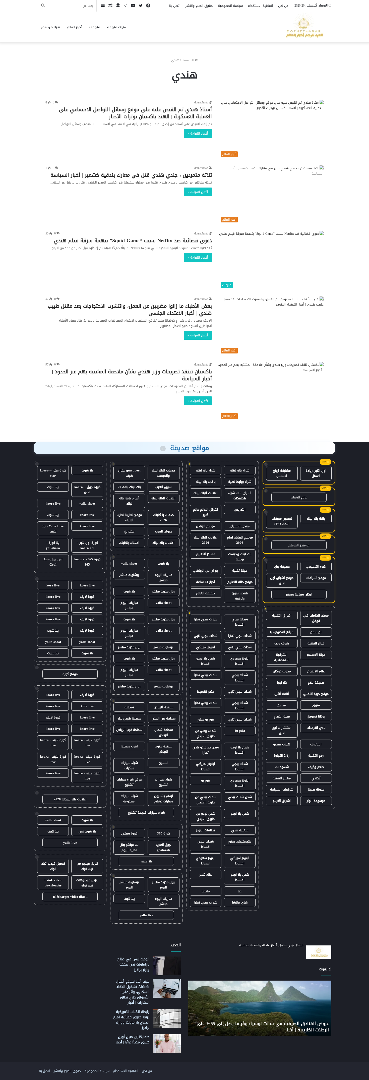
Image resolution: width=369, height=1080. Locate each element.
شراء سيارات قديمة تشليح (146, 812)
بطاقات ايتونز (205, 830)
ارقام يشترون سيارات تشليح (163, 798)
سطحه (129, 707)
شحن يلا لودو (239, 813)
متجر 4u (239, 731)
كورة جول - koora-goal (87, 489)
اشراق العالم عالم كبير (205, 512)
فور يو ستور (205, 719)
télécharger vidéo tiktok (70, 896)
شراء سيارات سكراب (129, 765)
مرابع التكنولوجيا (281, 632)
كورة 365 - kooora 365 (87, 562)
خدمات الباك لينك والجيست (163, 473)
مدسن (281, 705)
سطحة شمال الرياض (163, 732)
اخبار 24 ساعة (205, 582)
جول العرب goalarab (163, 847)
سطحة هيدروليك (129, 718)
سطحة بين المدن (163, 718)
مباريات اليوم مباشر (163, 577)
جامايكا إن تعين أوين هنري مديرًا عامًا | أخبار (132, 1040)
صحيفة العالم (205, 593)
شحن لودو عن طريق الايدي (205, 816)
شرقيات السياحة (281, 789)
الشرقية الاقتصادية (281, 657)
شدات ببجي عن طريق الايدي (205, 733)
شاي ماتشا (240, 902)
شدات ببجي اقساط (240, 622)
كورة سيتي (129, 833)
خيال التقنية (316, 643)
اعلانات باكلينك (129, 542)
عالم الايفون (316, 671)
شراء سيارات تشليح (163, 782)
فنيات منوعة (116, 27)
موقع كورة (70, 674)
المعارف (316, 744)
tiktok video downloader (53, 882)
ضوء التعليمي (316, 566)
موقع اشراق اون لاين (281, 580)
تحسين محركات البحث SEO (282, 521)
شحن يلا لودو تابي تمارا (206, 750)
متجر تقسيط (205, 691)
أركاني (316, 778)
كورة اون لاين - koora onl (87, 545)
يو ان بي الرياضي (205, 570)
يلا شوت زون (87, 831)
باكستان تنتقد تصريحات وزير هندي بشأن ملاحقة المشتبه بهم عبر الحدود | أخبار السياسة (132, 375)
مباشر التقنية (282, 778)
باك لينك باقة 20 (129, 487)
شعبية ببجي (239, 830)
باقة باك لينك (315, 518)
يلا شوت (163, 563)
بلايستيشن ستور (239, 841)
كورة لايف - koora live (87, 742)
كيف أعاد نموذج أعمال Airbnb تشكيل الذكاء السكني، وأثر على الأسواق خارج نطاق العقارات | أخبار (132, 992)
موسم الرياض (205, 526)
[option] (258, 1008)
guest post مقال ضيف (129, 473)
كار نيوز (282, 682)
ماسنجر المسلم (298, 545)
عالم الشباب (299, 497)
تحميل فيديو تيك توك (53, 866)
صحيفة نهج (316, 682)
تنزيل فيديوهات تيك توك (87, 882)
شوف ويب (281, 643)
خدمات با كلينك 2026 (163, 517)
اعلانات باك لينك (163, 542)
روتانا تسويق (316, 716)
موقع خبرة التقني (316, 694)
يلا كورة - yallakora (53, 545)
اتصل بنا (174, 6)
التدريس (239, 509)
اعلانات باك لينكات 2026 (70, 799)
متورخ (316, 705)
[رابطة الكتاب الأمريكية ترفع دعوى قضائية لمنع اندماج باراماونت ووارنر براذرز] (167, 1018)
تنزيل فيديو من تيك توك (87, 866)
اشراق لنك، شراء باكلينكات (239, 495)
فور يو (205, 780)
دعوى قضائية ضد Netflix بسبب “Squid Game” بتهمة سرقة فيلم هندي (133, 240)
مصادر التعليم (205, 554)
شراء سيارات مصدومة (129, 798)
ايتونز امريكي (205, 647)
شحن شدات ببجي (240, 797)
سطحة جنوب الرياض (163, 749)
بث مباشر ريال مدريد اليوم (129, 847)
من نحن (283, 6)
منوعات (94, 27)
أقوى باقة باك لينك (129, 501)
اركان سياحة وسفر (299, 594)
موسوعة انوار (316, 801)
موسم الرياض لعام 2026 (240, 540)
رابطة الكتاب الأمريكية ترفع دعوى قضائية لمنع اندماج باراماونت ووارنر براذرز (131, 1019)
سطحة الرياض (163, 707)
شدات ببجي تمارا (205, 619)
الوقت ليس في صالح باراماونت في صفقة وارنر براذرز (133, 964)
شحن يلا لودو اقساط (205, 661)
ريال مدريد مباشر (163, 591)
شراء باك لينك (239, 470)
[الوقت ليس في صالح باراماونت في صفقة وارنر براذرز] (167, 965)
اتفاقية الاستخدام (260, 6)
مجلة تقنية (239, 570)
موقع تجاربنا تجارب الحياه (129, 517)
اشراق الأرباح (282, 801)
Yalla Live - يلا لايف (53, 528)
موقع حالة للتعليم (240, 582)
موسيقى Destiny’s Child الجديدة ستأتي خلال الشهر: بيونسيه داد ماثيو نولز (262, 1026)
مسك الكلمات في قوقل (316, 618)
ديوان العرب (163, 531)
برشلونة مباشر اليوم (129, 884)
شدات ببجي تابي (205, 636)
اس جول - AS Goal (53, 562)
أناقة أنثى (281, 694)
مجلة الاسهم (316, 654)
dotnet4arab (201, 102)
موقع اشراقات (316, 578)
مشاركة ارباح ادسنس (282, 473)
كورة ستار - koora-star (53, 473)
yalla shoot (129, 563)
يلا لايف (146, 861)
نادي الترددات (316, 728)
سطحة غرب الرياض (129, 730)
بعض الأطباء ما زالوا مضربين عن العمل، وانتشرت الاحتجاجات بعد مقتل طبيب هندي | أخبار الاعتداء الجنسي (130, 309)
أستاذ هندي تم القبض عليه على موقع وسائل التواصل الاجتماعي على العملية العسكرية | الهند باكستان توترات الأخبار (135, 113)
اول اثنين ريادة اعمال (315, 473)
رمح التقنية (316, 755)
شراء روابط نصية (239, 481)
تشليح (163, 763)
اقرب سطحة (129, 746)
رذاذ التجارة (281, 755)
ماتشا (206, 891)
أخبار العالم (74, 27)
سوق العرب (163, 487)
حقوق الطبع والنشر (199, 6)
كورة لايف (87, 596)
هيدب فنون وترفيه (240, 596)
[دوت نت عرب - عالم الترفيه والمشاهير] (303, 27)
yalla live (146, 915)
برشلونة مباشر (129, 575)
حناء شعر (205, 874)
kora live (52, 585)
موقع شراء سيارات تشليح (129, 782)
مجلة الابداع (282, 716)
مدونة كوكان (282, 671)
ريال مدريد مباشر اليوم (163, 884)
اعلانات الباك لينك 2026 (206, 540)
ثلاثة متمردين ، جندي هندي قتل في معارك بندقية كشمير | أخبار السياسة (131, 175)
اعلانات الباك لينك (206, 493)
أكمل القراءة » (198, 133)
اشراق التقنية (281, 615)
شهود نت (282, 767)
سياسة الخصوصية (230, 6)
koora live (53, 503)
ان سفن (316, 632)
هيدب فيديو (281, 744)
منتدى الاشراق (239, 526)
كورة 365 (163, 833)
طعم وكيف (316, 767)
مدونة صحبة (316, 789)
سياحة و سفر (50, 27)
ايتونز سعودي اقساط (240, 661)
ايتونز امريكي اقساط (205, 766)
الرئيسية (188, 60)
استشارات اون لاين (281, 730)
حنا (240, 891)
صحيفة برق (282, 566)
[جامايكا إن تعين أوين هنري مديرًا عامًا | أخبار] (167, 1043)
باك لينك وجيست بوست (240, 556)
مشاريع (129, 531)
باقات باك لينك (206, 481)
